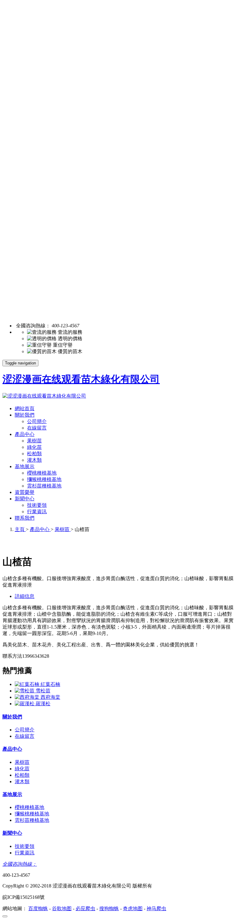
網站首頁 (24, 408)
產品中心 (24, 434)
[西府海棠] (28, 697)
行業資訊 (37, 511)
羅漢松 (43, 703)
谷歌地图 (62, 908)
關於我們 (24, 415)
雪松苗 (43, 690)
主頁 (20, 529)
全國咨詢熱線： (19, 864)
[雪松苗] (25, 690)
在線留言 (37, 427)
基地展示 (24, 466)
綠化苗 (34, 447)
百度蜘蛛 (38, 908)
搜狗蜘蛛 (109, 908)
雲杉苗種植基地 (44, 485)
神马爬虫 (156, 908)
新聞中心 (24, 498)
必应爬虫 (85, 908)
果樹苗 (34, 440)
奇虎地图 (133, 908)
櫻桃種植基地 (42, 472)
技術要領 (37, 505)
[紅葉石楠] (28, 684)
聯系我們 (24, 518)
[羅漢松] (25, 703)
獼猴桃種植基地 (44, 479)
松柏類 (34, 453)
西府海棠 (50, 697)
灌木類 (34, 460)
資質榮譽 (24, 492)
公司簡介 (37, 421)
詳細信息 (24, 596)
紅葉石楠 (50, 684)
